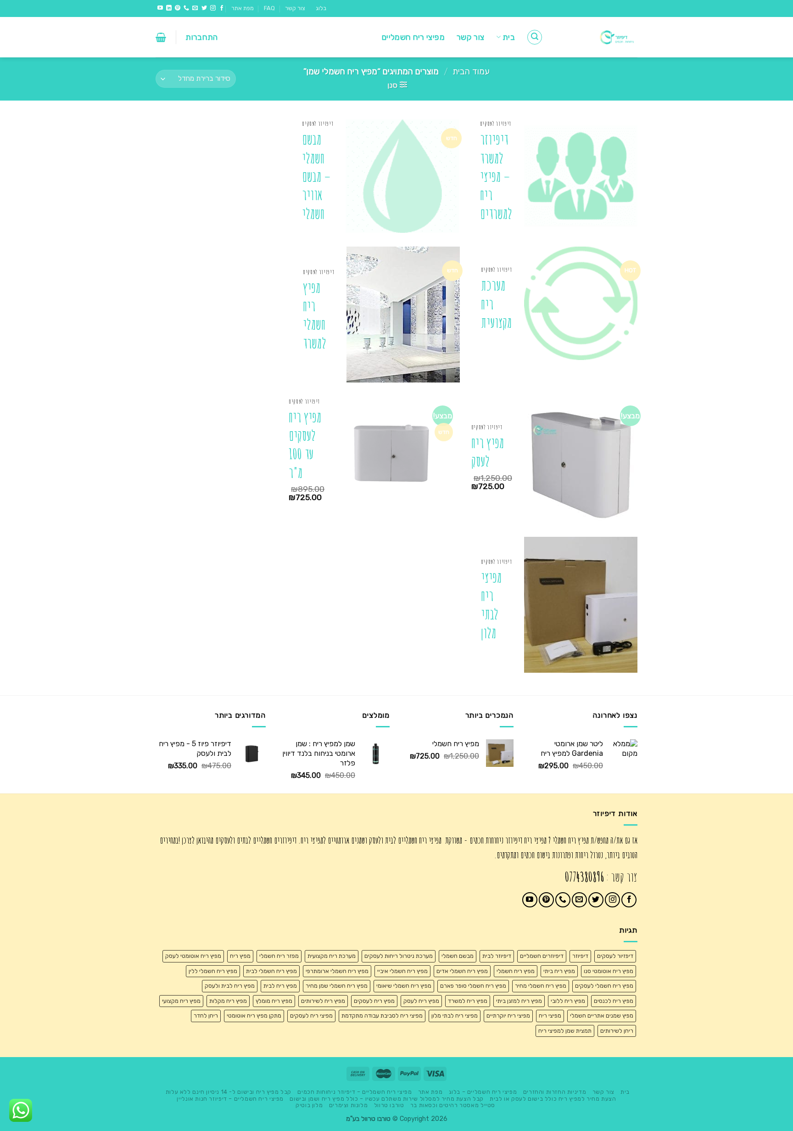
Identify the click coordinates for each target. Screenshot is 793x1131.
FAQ (269, 8)
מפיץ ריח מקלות (228, 1000)
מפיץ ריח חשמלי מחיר (540, 985)
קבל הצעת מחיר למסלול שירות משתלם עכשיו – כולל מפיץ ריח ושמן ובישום (386, 1099)
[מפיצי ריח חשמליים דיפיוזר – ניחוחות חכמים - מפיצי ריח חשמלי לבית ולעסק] (597, 37)
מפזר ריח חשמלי (279, 955)
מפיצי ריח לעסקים (311, 1015)
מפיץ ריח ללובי (568, 1000)
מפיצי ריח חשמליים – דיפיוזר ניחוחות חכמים (354, 1092)
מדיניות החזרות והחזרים (554, 1092)
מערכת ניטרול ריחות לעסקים (398, 955)
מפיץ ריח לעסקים (374, 1000)
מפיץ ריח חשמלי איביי (402, 971)
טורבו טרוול (389, 1105)
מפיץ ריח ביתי (559, 971)
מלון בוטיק (309, 1105)
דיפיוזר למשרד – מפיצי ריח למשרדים (496, 176)
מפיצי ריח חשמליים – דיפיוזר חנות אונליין (230, 1099)
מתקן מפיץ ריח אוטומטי (254, 1015)
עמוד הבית (471, 72)
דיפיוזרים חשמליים (542, 955)
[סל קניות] (161, 37)
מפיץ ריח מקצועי (181, 1000)
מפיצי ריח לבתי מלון (491, 605)
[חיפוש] (534, 37)
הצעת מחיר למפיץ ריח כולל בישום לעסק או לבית (553, 1099)
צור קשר (295, 8)
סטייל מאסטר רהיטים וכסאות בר (452, 1105)
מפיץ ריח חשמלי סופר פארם (473, 985)
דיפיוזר (580, 955)
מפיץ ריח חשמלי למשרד (314, 315)
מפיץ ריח (240, 955)
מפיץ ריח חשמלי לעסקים (604, 985)
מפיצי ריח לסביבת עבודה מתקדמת (382, 1015)
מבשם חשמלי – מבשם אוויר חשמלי (316, 176)
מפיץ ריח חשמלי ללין (213, 971)
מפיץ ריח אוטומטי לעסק (193, 955)
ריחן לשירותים (616, 1030)
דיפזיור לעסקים (615, 955)
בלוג (321, 8)
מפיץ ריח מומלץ (274, 1000)
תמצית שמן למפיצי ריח (565, 1030)
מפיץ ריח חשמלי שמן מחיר (337, 985)
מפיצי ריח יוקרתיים (508, 1015)
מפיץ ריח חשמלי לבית (271, 971)
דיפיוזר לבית (496, 955)
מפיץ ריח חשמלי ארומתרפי (337, 971)
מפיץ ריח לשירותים (323, 1000)
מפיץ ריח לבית (280, 985)
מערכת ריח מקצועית (496, 304)
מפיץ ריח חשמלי (516, 971)
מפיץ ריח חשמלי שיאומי (403, 985)
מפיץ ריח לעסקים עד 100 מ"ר (305, 445)
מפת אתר (242, 8)
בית (509, 37)
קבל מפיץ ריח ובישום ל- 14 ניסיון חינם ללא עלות (228, 1092)
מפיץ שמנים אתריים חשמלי (601, 1015)
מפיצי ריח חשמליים (413, 37)
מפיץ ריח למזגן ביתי (519, 1000)
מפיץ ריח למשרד (467, 1000)
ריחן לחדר (206, 1015)
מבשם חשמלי (457, 955)
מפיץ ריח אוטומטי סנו (608, 971)
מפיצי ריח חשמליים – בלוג (483, 1092)
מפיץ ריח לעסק (487, 452)
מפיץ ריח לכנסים (613, 1000)
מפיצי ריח (550, 1015)
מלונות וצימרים (348, 1105)
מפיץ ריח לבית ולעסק (230, 985)
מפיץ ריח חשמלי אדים (462, 971)
